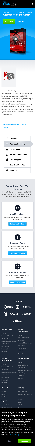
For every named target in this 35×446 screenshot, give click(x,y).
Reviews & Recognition (8, 341)
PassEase (4, 397)
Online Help (5, 404)
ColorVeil (4, 391)
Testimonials (5, 344)
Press (19, 402)
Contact (20, 404)
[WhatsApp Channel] (18, 266)
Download (4, 349)
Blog (19, 407)
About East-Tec (22, 391)
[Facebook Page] (18, 237)
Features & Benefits (24, 12)
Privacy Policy (14, 435)
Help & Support (6, 346)
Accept (24, 441)
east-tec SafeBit (9, 12)
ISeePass (4, 394)
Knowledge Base (6, 407)
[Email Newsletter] (18, 208)
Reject (10, 441)
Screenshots (5, 338)
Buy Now (4, 351)
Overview (4, 333)
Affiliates (20, 399)
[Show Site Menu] (32, 4)
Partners (20, 397)
